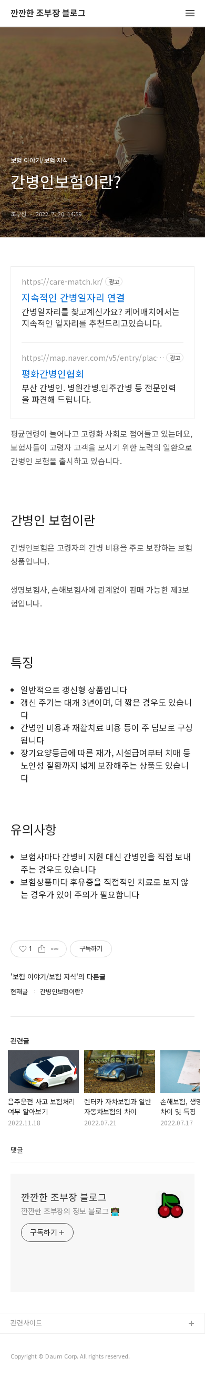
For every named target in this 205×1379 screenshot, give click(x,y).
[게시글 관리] (55, 949)
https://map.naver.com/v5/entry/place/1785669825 (93, 357)
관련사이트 (26, 1323)
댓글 (17, 1150)
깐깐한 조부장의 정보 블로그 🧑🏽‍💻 (70, 1211)
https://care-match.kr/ (62, 281)
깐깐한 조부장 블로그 (48, 13)
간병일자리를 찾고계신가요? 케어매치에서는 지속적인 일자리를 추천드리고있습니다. (101, 317)
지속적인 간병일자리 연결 (73, 297)
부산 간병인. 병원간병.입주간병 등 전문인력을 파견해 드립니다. (99, 393)
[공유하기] (41, 949)
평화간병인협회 (53, 373)
